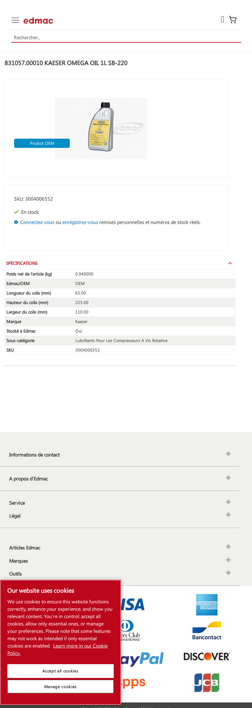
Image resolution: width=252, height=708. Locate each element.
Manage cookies (60, 686)
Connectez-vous (37, 222)
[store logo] (38, 20)
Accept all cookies (60, 670)
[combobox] (126, 38)
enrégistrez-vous (80, 222)
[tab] (120, 263)
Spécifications (21, 263)
